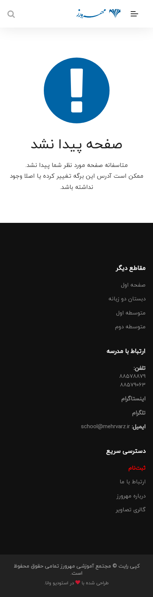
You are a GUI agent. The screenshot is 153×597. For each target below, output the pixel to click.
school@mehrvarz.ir (105, 426)
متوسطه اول (131, 313)
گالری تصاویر (131, 509)
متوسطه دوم (130, 326)
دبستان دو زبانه (127, 298)
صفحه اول (133, 285)
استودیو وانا (56, 583)
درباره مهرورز (131, 495)
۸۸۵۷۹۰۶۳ (133, 384)
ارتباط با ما (133, 481)
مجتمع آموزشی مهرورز (85, 566)
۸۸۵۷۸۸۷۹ (132, 376)
